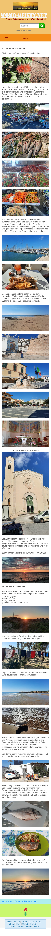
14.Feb (33, 924)
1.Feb (31, 922)
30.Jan (24, 922)
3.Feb (38, 922)
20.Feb (20, 926)
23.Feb (28, 926)
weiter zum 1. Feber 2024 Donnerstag (19, 901)
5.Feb (11, 924)
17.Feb (12, 926)
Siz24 (9, 922)
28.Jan (17, 922)
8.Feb (18, 924)
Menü (25, 38)
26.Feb (35, 926)
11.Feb (25, 924)
